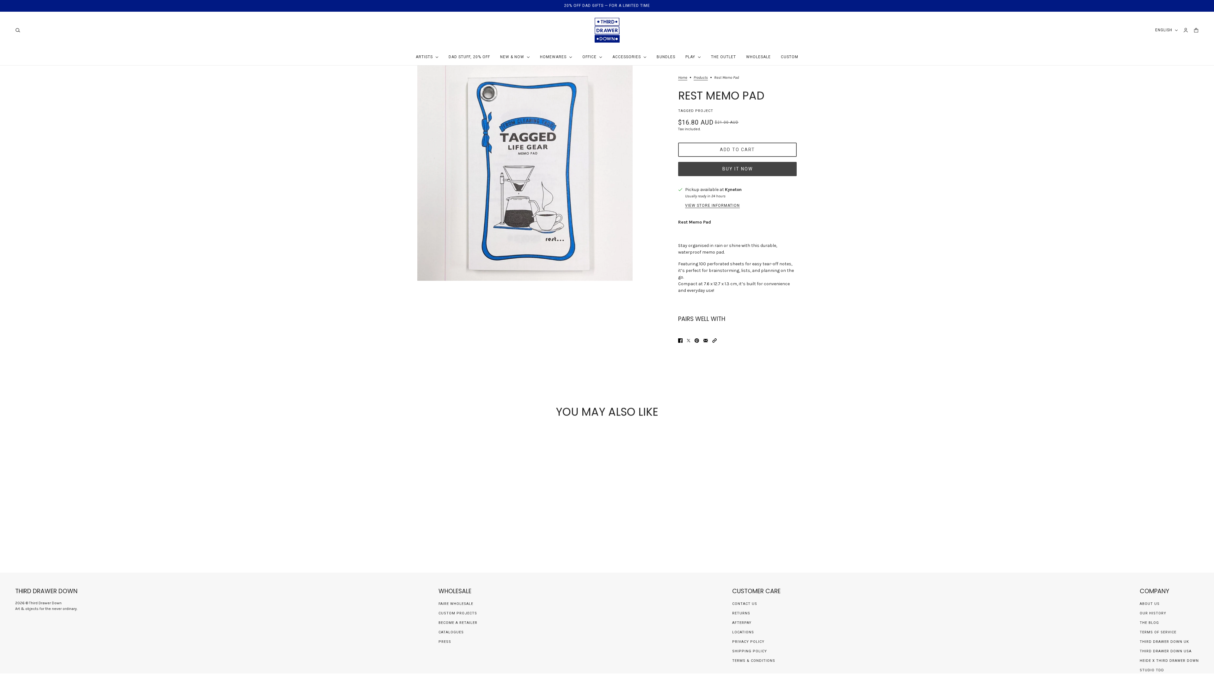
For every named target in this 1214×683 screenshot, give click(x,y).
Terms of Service (1158, 632)
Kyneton (733, 189)
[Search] (18, 30)
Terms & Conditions (753, 661)
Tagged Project (695, 111)
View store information (712, 205)
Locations (743, 632)
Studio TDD (1152, 670)
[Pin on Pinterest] (696, 340)
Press (444, 642)
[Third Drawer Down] (607, 30)
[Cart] (1196, 30)
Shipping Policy (749, 651)
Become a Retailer (457, 623)
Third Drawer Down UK (1164, 642)
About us (1150, 604)
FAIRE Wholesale (455, 604)
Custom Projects (457, 613)
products (701, 78)
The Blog (1149, 623)
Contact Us (744, 604)
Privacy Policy (748, 642)
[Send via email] (705, 340)
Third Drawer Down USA (1166, 651)
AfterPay (741, 623)
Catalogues (451, 632)
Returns (741, 613)
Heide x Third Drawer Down (1169, 661)
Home (682, 78)
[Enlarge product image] (525, 173)
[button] (714, 340)
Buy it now (737, 168)
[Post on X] (688, 340)
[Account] (1185, 30)
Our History (1153, 613)
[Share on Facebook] (680, 340)
